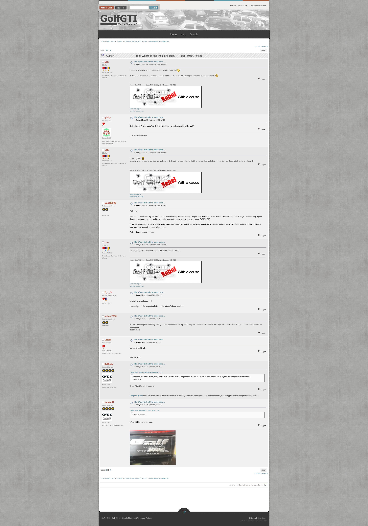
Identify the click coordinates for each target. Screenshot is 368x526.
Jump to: (232, 485)
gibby (108, 117)
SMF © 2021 (116, 518)
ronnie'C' (109, 402)
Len (107, 62)
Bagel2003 (110, 203)
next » (265, 46)
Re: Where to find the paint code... (149, 62)
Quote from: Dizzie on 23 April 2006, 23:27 (145, 410)
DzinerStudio (261, 518)
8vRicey (109, 364)
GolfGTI (233, 5)
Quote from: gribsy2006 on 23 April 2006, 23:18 (146, 372)
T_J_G (108, 292)
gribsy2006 (111, 316)
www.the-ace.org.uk (137, 111)
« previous (259, 46)
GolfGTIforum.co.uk (119, 20)
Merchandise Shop (258, 5)
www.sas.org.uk (135, 109)
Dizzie (108, 340)
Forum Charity (244, 5)
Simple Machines (129, 518)
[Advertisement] (234, 20)
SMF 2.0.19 (105, 518)
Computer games (136, 396)
